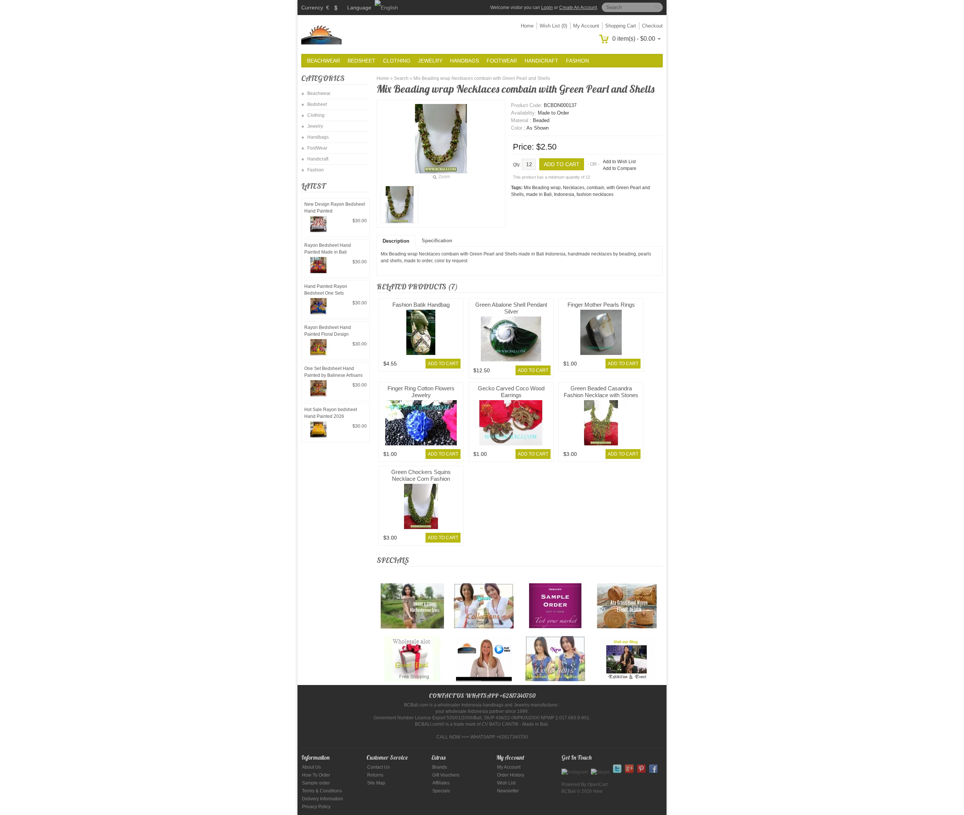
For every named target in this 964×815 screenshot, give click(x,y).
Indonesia (564, 194)
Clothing (396, 61)
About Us (311, 767)
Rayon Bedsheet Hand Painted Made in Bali (327, 249)
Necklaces (573, 187)
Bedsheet (361, 61)
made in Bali (539, 194)
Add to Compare (619, 168)
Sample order (316, 783)
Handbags (464, 61)
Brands (439, 767)
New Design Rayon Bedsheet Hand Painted (334, 208)
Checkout (652, 26)
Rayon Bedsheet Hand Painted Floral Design (327, 331)
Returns (375, 775)
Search (401, 78)
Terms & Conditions (322, 791)
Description (396, 241)
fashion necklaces (595, 194)
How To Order (316, 775)
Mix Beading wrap (542, 187)
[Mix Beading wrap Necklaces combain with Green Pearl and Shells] (399, 204)
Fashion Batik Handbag (421, 304)
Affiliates (441, 783)
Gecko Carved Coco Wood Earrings (511, 391)
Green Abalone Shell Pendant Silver (511, 308)
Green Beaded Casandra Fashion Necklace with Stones (601, 391)
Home (527, 26)
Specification (437, 240)
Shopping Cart (620, 26)
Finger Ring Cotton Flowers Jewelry (421, 391)
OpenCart (597, 784)
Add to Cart (443, 363)
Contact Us (378, 767)
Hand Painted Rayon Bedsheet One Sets (325, 290)
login (547, 7)
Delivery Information (322, 798)
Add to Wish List (619, 161)
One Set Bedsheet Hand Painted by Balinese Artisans (333, 372)
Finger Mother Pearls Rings (601, 304)
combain (595, 187)
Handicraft (541, 61)
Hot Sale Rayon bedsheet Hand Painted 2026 (330, 413)
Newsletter (508, 791)
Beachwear (323, 61)
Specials (441, 791)
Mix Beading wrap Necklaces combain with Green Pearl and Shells (481, 78)
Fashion (577, 61)
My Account (586, 26)
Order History (510, 775)
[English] (386, 7)
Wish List (506, 783)
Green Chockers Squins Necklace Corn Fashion (421, 475)
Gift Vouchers (445, 775)
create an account (578, 7)
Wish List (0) (553, 26)
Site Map (376, 783)
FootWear (502, 61)
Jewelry (430, 61)
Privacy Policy (316, 806)
